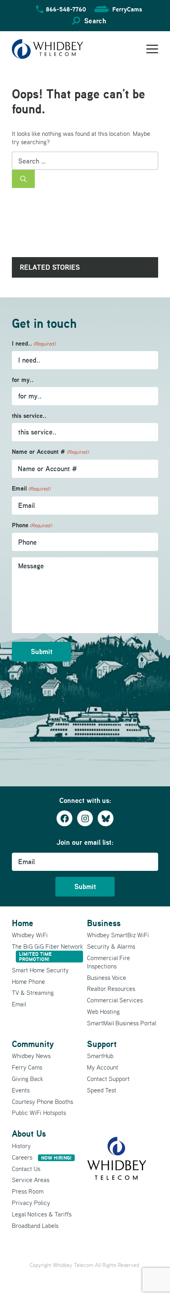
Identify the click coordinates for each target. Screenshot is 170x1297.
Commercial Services (115, 1000)
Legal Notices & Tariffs (42, 1214)
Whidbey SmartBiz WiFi (118, 935)
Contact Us (26, 1169)
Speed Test (101, 1090)
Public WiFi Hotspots (39, 1113)
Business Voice (106, 977)
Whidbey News (31, 1056)
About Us (29, 1133)
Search (95, 21)
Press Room (27, 1191)
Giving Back (27, 1079)
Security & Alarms (111, 946)
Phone (32, 525)
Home (22, 923)
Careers (42, 1157)
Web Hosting (103, 1011)
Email (31, 488)
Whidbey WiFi (30, 935)
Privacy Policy (31, 1203)
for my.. (23, 380)
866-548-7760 (66, 9)
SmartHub (100, 1056)
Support (102, 1044)
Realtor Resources (111, 988)
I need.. (33, 343)
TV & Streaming (33, 992)
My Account (102, 1067)
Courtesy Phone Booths (42, 1101)
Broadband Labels (35, 1225)
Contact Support (108, 1079)
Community (33, 1044)
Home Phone (28, 981)
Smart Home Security (40, 970)
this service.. (29, 416)
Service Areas (30, 1180)
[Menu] (152, 49)
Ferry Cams (27, 1067)
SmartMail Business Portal (121, 1023)
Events (21, 1090)
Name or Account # (50, 451)
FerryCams (127, 9)
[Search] (23, 179)
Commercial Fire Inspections (108, 962)
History (21, 1146)
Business (104, 923)
